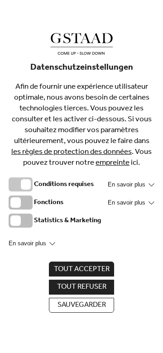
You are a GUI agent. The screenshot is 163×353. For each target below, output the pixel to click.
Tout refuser (81, 287)
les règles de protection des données (71, 153)
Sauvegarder (82, 305)
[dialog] (81, 176)
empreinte (112, 163)
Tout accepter (82, 269)
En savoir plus (127, 184)
